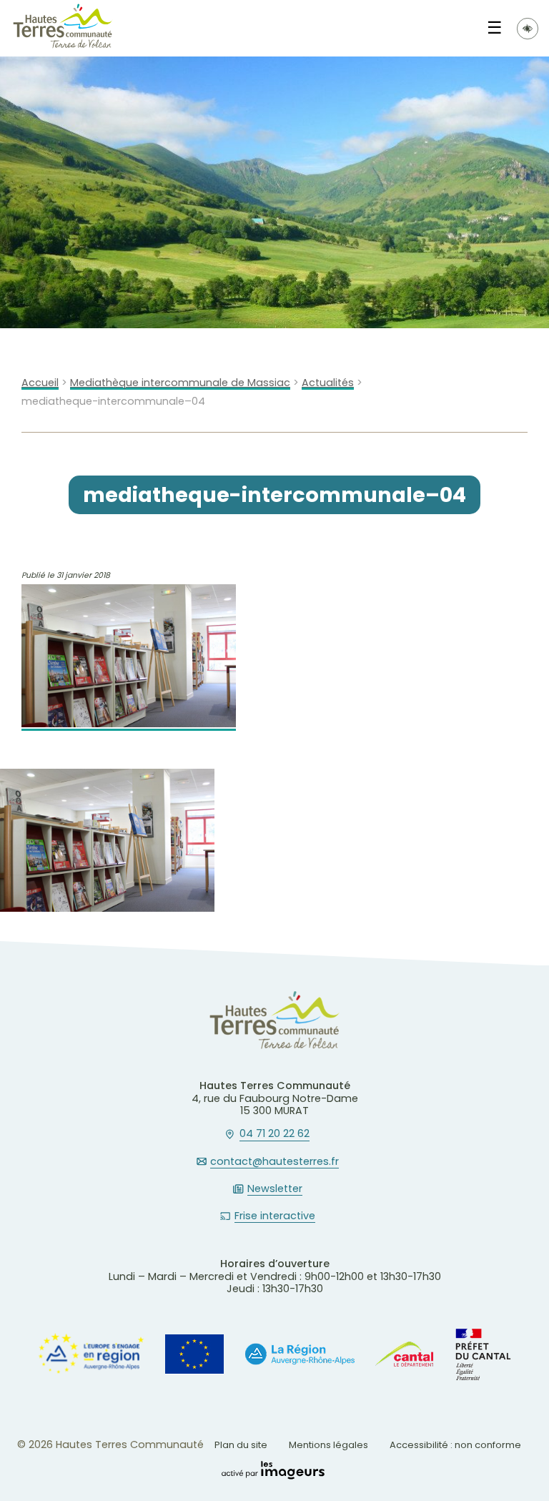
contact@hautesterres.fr (274, 1162)
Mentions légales (328, 1445)
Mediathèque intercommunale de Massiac (180, 383)
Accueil (40, 383)
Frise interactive (274, 1216)
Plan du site (240, 1445)
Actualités (328, 383)
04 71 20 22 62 (274, 1134)
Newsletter (274, 1189)
